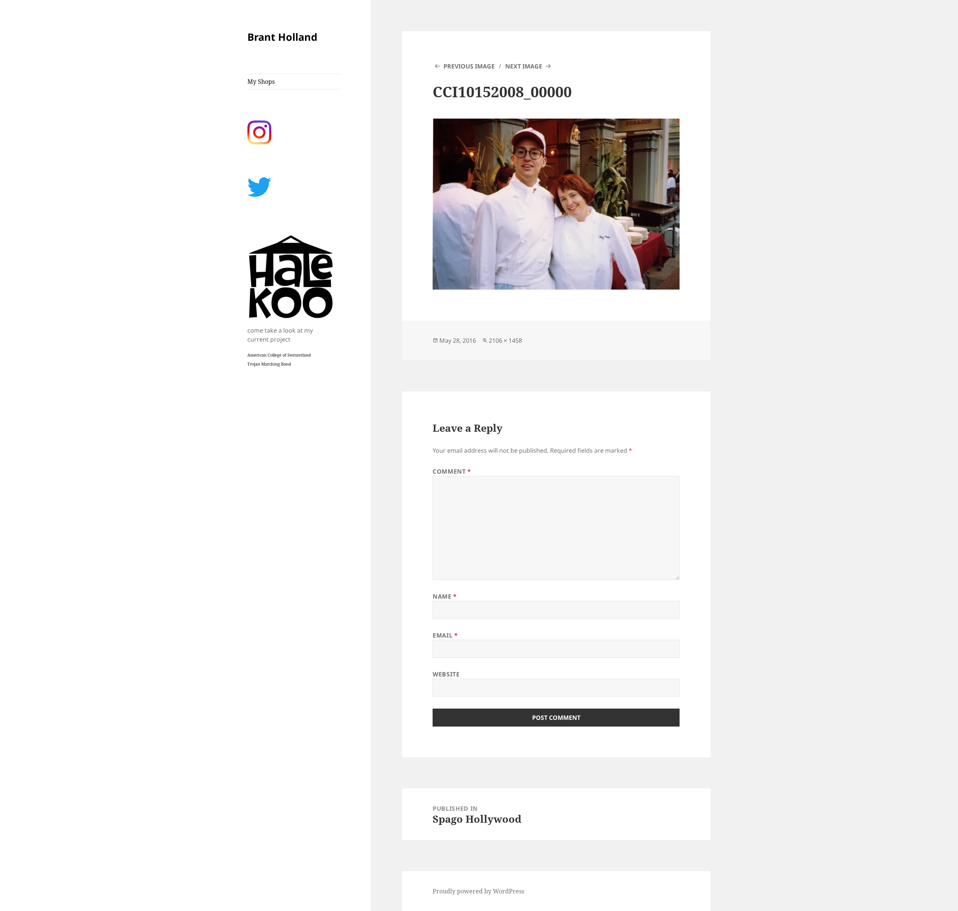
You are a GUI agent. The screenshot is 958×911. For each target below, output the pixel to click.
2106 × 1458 (505, 340)
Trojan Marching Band (269, 364)
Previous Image (469, 66)
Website (446, 674)
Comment (452, 471)
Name (445, 596)
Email (445, 635)
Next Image (523, 66)
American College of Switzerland (279, 355)
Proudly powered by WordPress (478, 891)
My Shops (261, 81)
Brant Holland (282, 37)
